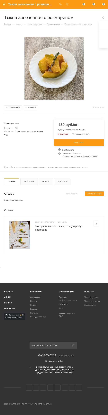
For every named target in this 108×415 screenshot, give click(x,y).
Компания (35, 292)
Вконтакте (29, 388)
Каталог (8, 292)
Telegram (36, 388)
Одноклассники (50, 388)
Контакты (34, 313)
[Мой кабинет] (74, 4)
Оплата (45, 181)
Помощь (89, 292)
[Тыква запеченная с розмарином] (54, 68)
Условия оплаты (91, 297)
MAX (58, 388)
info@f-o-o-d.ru (56, 361)
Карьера (33, 309)
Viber (65, 388)
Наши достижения (38, 317)
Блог (61, 308)
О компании (35, 297)
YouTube (43, 388)
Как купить (29, 181)
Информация (66, 292)
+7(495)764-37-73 (47, 355)
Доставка (62, 181)
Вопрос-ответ (90, 305)
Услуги (8, 303)
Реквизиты (63, 304)
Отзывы (11, 181)
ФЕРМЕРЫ (9, 308)
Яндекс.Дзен (79, 388)
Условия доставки (92, 301)
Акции (7, 297)
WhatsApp (72, 388)
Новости (33, 301)
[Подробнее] (96, 223)
